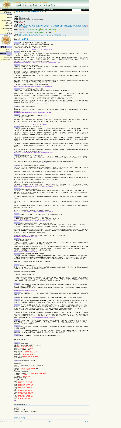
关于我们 (50, 421)
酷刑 (25, 27)
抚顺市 (23, 11)
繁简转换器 (9, 49)
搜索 (82, 9)
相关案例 (16, 418)
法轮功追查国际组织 (6, 59)
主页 (23, 418)
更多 (16, 400)
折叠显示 (25, 39)
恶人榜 (20, 418)
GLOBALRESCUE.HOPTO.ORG (9, 10)
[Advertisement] (38, 426)
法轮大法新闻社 (8, 57)
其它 (87, 9)
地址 (85, 9)
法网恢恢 (9, 55)
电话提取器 (9, 51)
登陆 (33, 9)
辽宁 (17, 11)
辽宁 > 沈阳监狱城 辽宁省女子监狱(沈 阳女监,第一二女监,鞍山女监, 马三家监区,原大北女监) (42, 35)
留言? (87, 421)
